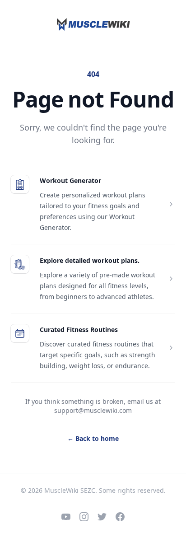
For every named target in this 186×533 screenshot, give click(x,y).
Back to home (93, 438)
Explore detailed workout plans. (90, 260)
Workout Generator (70, 180)
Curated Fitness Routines (79, 329)
